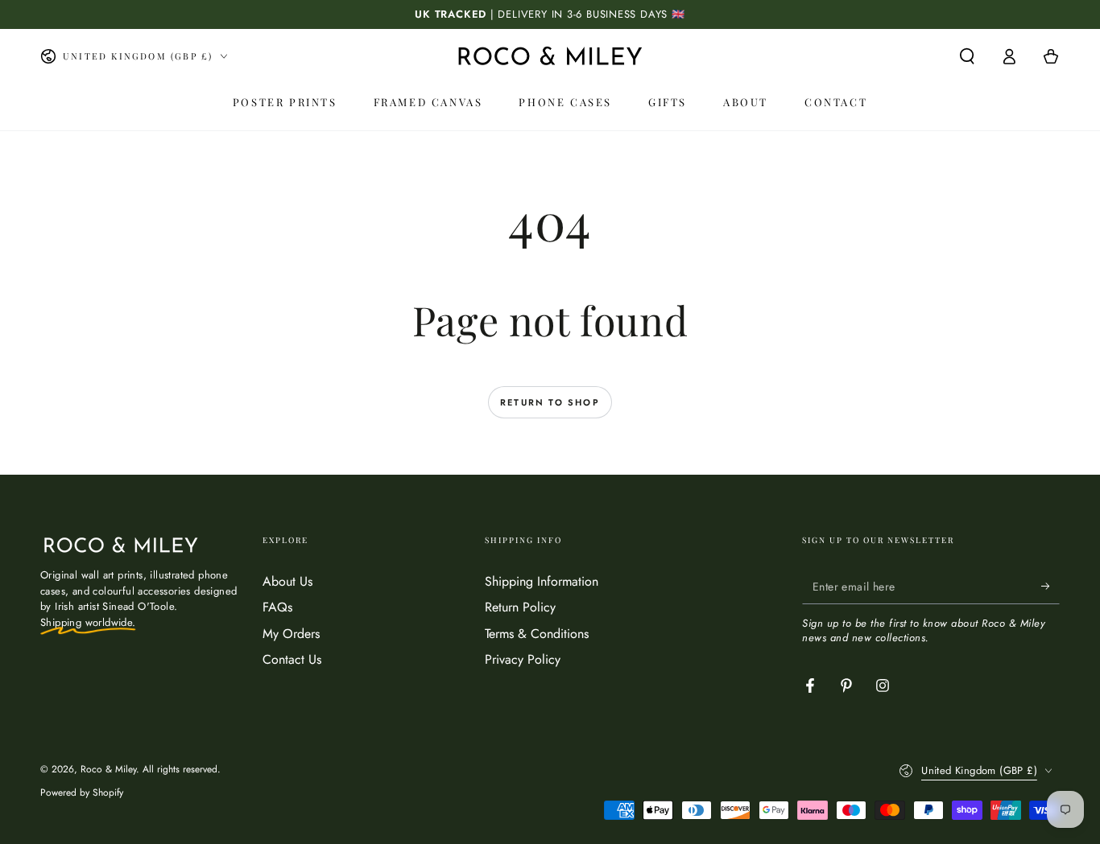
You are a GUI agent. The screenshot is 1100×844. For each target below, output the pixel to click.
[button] (967, 56)
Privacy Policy (522, 659)
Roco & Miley (108, 769)
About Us (287, 581)
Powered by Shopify (81, 793)
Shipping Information (541, 581)
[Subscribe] (1050, 585)
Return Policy (520, 607)
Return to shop (550, 402)
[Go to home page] (550, 56)
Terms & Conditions (537, 633)
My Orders (291, 633)
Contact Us (292, 659)
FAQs (277, 607)
